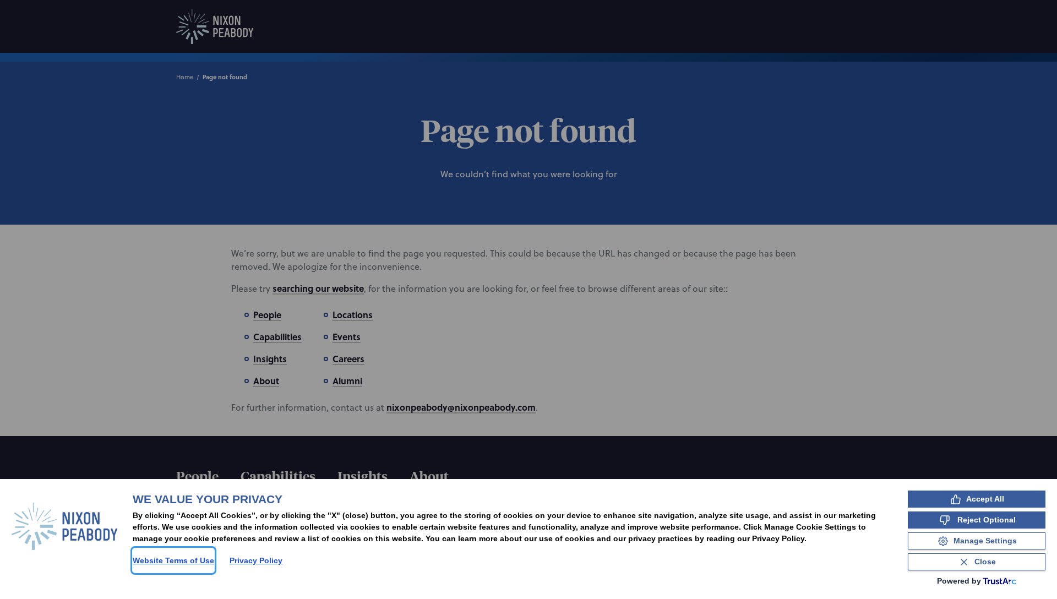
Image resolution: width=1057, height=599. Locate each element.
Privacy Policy (256, 560)
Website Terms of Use (173, 560)
